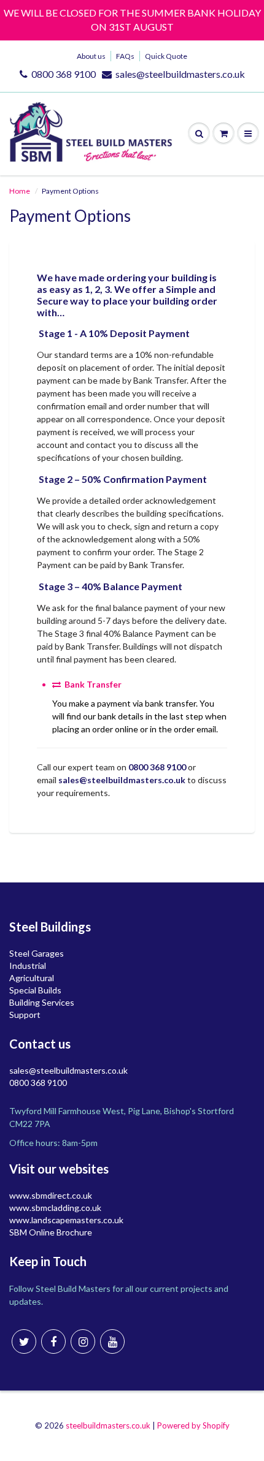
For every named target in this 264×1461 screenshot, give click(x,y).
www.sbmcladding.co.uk (55, 1207)
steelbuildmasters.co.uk (108, 1425)
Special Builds (35, 990)
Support (25, 1014)
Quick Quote (166, 56)
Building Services (41, 1002)
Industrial (27, 965)
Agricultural (31, 978)
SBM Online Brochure (50, 1232)
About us (91, 56)
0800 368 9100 (63, 74)
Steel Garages (36, 953)
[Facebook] (53, 1341)
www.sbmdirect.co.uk (50, 1195)
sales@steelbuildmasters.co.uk (180, 74)
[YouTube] (112, 1341)
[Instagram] (83, 1341)
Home (19, 190)
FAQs (125, 56)
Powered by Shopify (193, 1425)
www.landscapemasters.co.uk (66, 1220)
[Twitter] (24, 1341)
